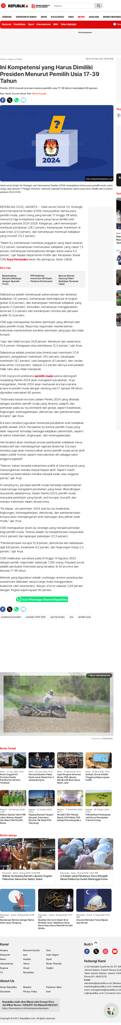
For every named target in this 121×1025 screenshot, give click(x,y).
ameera (7, 16)
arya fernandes (57, 617)
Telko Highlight (68, 24)
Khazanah (5, 954)
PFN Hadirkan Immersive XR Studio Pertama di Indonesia (41, 278)
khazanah (57, 16)
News (11, 59)
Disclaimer (5, 991)
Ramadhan (28, 972)
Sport (31, 24)
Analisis (27, 959)
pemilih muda (43, 376)
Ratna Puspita (39, 93)
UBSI (55, 24)
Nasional (6, 24)
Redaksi (27, 987)
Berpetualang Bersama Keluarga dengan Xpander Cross (11, 279)
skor (44, 16)
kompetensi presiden (11, 617)
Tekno (26, 963)
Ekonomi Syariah (26, 16)
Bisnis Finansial (53, 963)
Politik (19, 59)
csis (71, 617)
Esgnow (4, 968)
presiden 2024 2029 (35, 617)
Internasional (43, 24)
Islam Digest (52, 954)
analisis (94, 16)
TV (1, 972)
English (49, 968)
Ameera (4, 950)
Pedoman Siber (53, 987)
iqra (71, 16)
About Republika (8, 987)
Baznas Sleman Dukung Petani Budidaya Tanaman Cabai (69, 279)
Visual (26, 968)
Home (3, 59)
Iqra (25, 954)
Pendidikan (20, 24)
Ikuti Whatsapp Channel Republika (44, 599)
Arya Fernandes (17, 259)
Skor (48, 950)
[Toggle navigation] (3, 5)
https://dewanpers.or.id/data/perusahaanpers (25, 1008)
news (81, 16)
